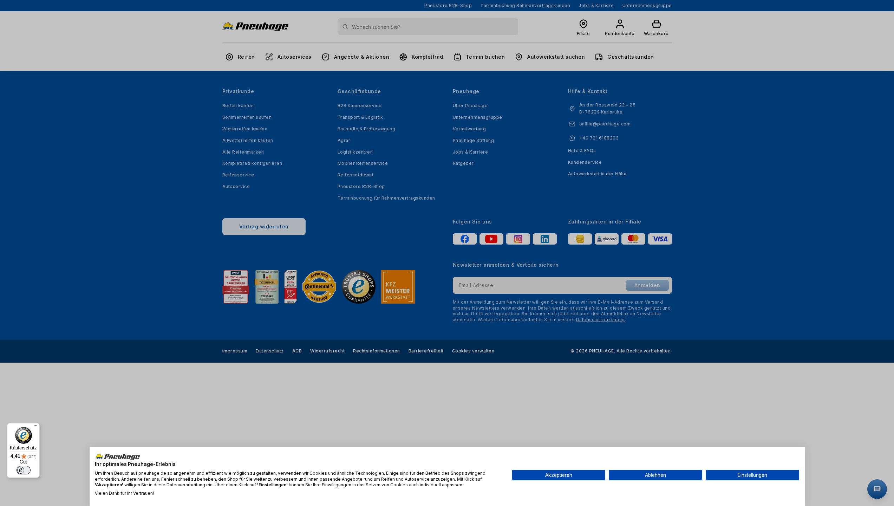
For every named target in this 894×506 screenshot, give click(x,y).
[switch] (24, 470)
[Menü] (35, 427)
